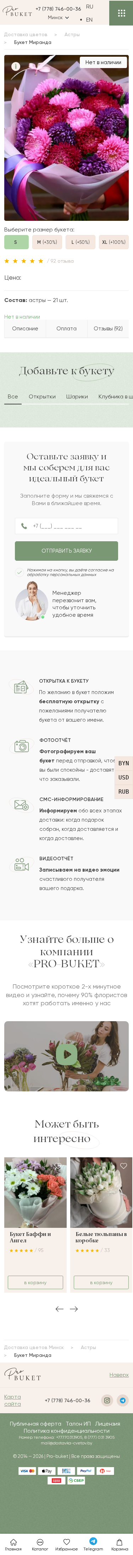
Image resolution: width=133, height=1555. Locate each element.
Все (13, 396)
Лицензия (107, 1423)
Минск (55, 17)
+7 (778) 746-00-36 (58, 9)
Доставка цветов (26, 34)
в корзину (35, 1282)
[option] (95, 19)
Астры (72, 34)
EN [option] (89, 19)
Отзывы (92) (108, 328)
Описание (25, 328)
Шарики (77, 396)
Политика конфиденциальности (67, 1430)
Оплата (66, 328)
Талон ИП (78, 1423)
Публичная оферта (35, 1423)
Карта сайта (12, 1400)
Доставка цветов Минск (34, 1347)
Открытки (42, 396)
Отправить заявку (66, 551)
